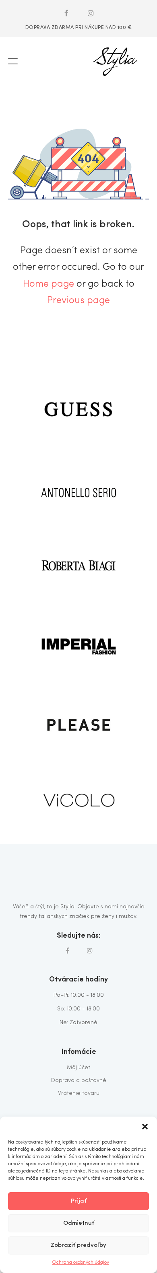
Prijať (79, 1201)
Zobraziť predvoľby (78, 1245)
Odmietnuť (78, 1223)
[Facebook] (66, 12)
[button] (145, 1127)
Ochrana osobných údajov (80, 1262)
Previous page (78, 301)
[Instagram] (91, 12)
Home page (48, 284)
